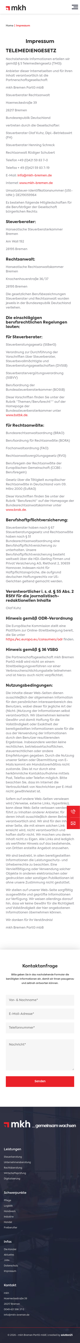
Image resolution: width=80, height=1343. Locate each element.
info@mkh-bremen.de (34, 175)
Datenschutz (11, 1266)
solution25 (67, 1335)
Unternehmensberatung (17, 1162)
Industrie (9, 1217)
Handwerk (10, 1211)
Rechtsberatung (13, 1168)
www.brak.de (16, 510)
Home (9, 25)
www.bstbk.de (17, 415)
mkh (6, 1293)
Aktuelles (9, 1255)
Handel (8, 1222)
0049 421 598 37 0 (14, 1309)
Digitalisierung (12, 1179)
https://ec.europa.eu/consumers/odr (34, 639)
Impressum (23, 25)
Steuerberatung (13, 1157)
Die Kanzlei (10, 1249)
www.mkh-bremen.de (36, 183)
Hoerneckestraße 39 (15, 1299)
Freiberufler (10, 1228)
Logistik (8, 1206)
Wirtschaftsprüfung (15, 1173)
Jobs (6, 1260)
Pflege (7, 1200)
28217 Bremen (12, 1304)
